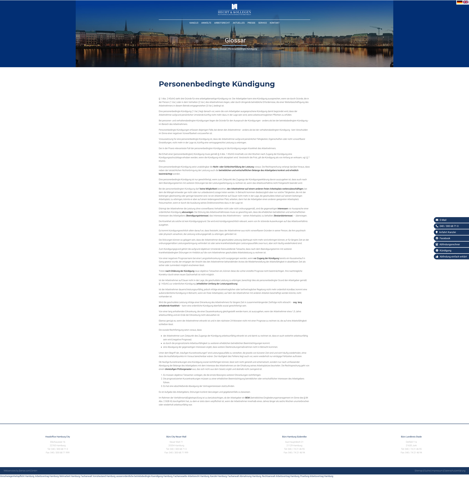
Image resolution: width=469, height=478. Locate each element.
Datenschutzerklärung (454, 470)
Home (215, 49)
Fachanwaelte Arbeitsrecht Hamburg (191, 476)
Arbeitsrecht (222, 23)
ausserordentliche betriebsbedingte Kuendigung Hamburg (144, 476)
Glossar (223, 49)
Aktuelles (239, 23)
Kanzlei (194, 23)
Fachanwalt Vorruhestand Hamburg (98, 476)
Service (262, 23)
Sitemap (419, 470)
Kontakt (275, 23)
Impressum (437, 470)
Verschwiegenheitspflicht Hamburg (17, 476)
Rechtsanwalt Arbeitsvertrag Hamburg (280, 476)
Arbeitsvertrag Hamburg (47, 476)
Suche (427, 470)
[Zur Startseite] (234, 14)
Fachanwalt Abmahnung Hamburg (244, 476)
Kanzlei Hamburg (218, 476)
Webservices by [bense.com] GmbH (20, 470)
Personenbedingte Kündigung (242, 49)
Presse (251, 23)
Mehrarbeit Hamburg (69, 476)
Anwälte (206, 23)
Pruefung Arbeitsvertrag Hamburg (316, 476)
